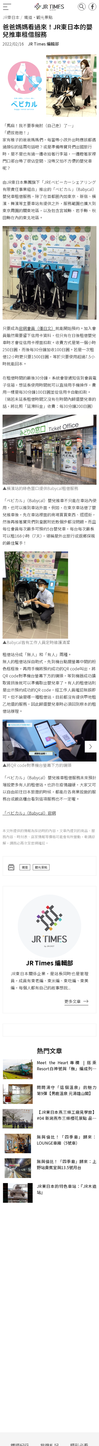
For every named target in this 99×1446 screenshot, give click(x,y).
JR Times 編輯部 (43, 44)
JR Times (49, 7)
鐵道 (25, 867)
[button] (90, 746)
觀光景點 (41, 867)
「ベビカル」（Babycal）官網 (29, 813)
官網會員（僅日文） (37, 328)
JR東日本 (11, 17)
